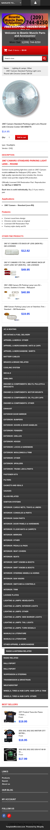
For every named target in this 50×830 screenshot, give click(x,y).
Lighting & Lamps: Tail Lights (18, 622)
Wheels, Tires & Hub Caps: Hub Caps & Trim (25, 691)
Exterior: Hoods (12, 441)
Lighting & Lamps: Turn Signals (20, 628)
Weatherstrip (11, 685)
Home (6, 68)
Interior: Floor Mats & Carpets (20, 529)
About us (6, 784)
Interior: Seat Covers (15, 551)
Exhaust (8, 409)
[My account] (35, 3)
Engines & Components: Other (19, 403)
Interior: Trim (11, 590)
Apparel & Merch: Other (16, 340)
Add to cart (21, 137)
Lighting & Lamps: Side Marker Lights (23, 617)
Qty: (4, 137)
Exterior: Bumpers (13, 420)
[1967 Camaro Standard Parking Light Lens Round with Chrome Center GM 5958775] (21, 81)
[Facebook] (4, 816)
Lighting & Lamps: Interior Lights (21, 606)
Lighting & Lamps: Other (22, 68)
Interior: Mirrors (13, 535)
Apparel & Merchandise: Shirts (19, 351)
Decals (7, 373)
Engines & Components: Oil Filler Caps (23, 398)
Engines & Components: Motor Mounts (23, 392)
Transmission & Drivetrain (17, 680)
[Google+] (9, 816)
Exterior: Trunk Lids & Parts (18, 469)
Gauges (7, 491)
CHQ (11, 148)
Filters (7, 480)
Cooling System (12, 368)
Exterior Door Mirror (15, 414)
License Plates (11, 595)
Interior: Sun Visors (14, 579)
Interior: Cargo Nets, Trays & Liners (22, 507)
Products (6, 778)
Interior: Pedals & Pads (16, 546)
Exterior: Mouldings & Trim (18, 452)
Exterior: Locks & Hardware (18, 447)
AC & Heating (10, 329)
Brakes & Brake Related (16, 362)
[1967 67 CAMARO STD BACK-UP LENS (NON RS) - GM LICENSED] (11, 251)
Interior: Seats (11, 557)
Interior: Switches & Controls (19, 584)
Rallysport (10, 663)
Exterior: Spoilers (13, 463)
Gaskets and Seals (13, 485)
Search (5, 781)
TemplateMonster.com (15, 827)
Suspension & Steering (15, 674)
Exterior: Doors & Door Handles (20, 425)
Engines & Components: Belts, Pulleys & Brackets (24, 385)
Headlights (10, 145)
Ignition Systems (12, 502)
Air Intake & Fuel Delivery (17, 335)
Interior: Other (12, 540)
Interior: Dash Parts (14, 518)
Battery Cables (12, 357)
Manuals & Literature (15, 633)
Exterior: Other (12, 458)
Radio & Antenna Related (19, 651)
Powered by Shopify (35, 827)
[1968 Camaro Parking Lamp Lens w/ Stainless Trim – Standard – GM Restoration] (11, 314)
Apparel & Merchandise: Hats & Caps (22, 346)
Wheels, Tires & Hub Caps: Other (20, 696)
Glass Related (11, 496)
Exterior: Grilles (13, 436)
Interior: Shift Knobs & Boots (19, 562)
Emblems (8, 379)
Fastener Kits (11, 474)
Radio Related (11, 658)
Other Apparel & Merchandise (19, 644)
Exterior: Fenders (13, 431)
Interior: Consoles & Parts (18, 513)
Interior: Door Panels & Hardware (21, 524)
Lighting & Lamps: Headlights (19, 600)
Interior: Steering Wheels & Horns (21, 573)
